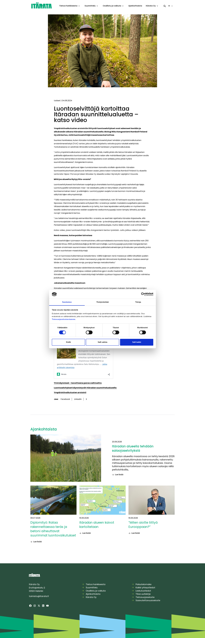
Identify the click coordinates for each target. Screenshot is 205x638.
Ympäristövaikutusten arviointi (70, 392)
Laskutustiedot (143, 590)
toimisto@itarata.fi (39, 596)
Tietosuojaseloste (145, 597)
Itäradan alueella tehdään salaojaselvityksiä (133, 448)
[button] (79, 6)
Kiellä (68, 342)
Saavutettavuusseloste (148, 600)
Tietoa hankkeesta (68, 5)
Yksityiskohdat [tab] (102, 302)
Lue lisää (119, 474)
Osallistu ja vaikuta (112, 5)
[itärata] (41, 5)
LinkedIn (78, 399)
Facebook (65, 399)
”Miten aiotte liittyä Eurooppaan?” (143, 524)
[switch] (89, 332)
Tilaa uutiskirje (143, 593)
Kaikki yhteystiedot (145, 587)
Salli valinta (102, 342)
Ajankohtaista (135, 5)
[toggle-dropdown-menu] (79, 6)
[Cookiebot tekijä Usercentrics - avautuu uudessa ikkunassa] (143, 294)
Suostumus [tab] (67, 302)
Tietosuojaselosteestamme (63, 319)
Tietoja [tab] (138, 302)
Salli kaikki (136, 342)
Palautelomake (143, 584)
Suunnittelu (90, 5)
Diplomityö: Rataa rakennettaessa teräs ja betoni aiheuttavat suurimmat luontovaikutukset (53, 529)
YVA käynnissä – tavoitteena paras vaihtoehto (78, 383)
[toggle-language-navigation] (172, 5)
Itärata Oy (151, 5)
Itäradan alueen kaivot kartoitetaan (96, 524)
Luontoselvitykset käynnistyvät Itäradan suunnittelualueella (85, 387)
